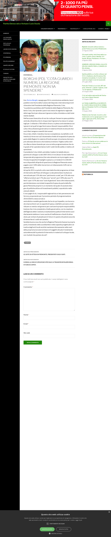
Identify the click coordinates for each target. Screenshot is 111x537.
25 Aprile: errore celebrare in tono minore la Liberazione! (95, 142)
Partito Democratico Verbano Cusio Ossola (21, 23)
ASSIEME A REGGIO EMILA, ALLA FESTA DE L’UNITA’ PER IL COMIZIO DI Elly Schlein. (94, 66)
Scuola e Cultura (8, 69)
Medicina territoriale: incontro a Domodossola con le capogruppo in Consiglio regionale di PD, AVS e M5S (94, 117)
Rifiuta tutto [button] (63, 529)
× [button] (109, 512)
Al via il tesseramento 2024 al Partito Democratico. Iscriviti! (95, 155)
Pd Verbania (7, 57)
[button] (55, 533)
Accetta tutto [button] (47, 529)
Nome (26, 315)
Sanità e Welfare (8, 65)
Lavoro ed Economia (9, 49)
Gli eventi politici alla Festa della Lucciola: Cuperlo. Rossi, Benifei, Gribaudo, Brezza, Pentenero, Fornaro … (94, 56)
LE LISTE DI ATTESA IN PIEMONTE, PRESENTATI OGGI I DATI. (44, 253)
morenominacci (44, 94)
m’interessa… (7, 53)
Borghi (27, 242)
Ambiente (6, 33)
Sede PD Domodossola (90, 148)
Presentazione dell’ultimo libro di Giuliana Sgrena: (94, 136)
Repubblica (88, 174)
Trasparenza (62, 28)
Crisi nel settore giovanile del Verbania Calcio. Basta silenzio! (94, 96)
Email (26, 324)
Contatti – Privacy (104, 28)
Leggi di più (78, 520)
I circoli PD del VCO (89, 28)
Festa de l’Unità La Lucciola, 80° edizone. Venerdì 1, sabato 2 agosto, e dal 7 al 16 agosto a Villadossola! (94, 87)
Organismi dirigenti (47, 28)
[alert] (55, 523)
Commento (28, 287)
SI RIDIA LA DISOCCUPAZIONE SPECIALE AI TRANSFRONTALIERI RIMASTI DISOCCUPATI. (48, 262)
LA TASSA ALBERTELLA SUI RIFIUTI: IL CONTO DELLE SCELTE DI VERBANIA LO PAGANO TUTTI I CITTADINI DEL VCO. (94, 106)
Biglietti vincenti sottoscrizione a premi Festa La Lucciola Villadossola (94, 48)
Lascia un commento (60, 94)
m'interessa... (28, 75)
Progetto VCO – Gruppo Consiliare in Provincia (9, 79)
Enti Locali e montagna (7, 44)
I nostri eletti (74, 28)
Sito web (27, 333)
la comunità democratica (7, 38)
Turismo (6, 73)
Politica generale (9, 61)
